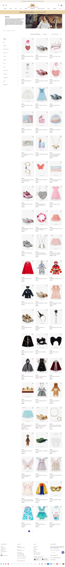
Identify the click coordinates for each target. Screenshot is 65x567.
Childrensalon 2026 (17, 563)
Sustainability (36, 549)
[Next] (36, 531)
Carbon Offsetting (4, 555)
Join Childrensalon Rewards (55, 557)
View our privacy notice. (54, 555)
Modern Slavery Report (37, 554)
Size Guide (2, 550)
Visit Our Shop (36, 546)
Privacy (31, 563)
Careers (35, 550)
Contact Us (2, 546)
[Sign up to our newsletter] (63, 552)
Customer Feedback (4, 551)
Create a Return (3, 547)
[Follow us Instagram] (3, 564)
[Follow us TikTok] (8, 564)
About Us (35, 547)
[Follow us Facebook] (1, 564)
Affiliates (35, 551)
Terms (28, 563)
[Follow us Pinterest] (5, 564)
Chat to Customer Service (21, 547)
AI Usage (35, 563)
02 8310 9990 (22, 553)
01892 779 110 (20, 552)
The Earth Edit (53, 559)
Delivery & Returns (3, 549)
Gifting (2, 554)
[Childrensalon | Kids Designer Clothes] (32, 4)
